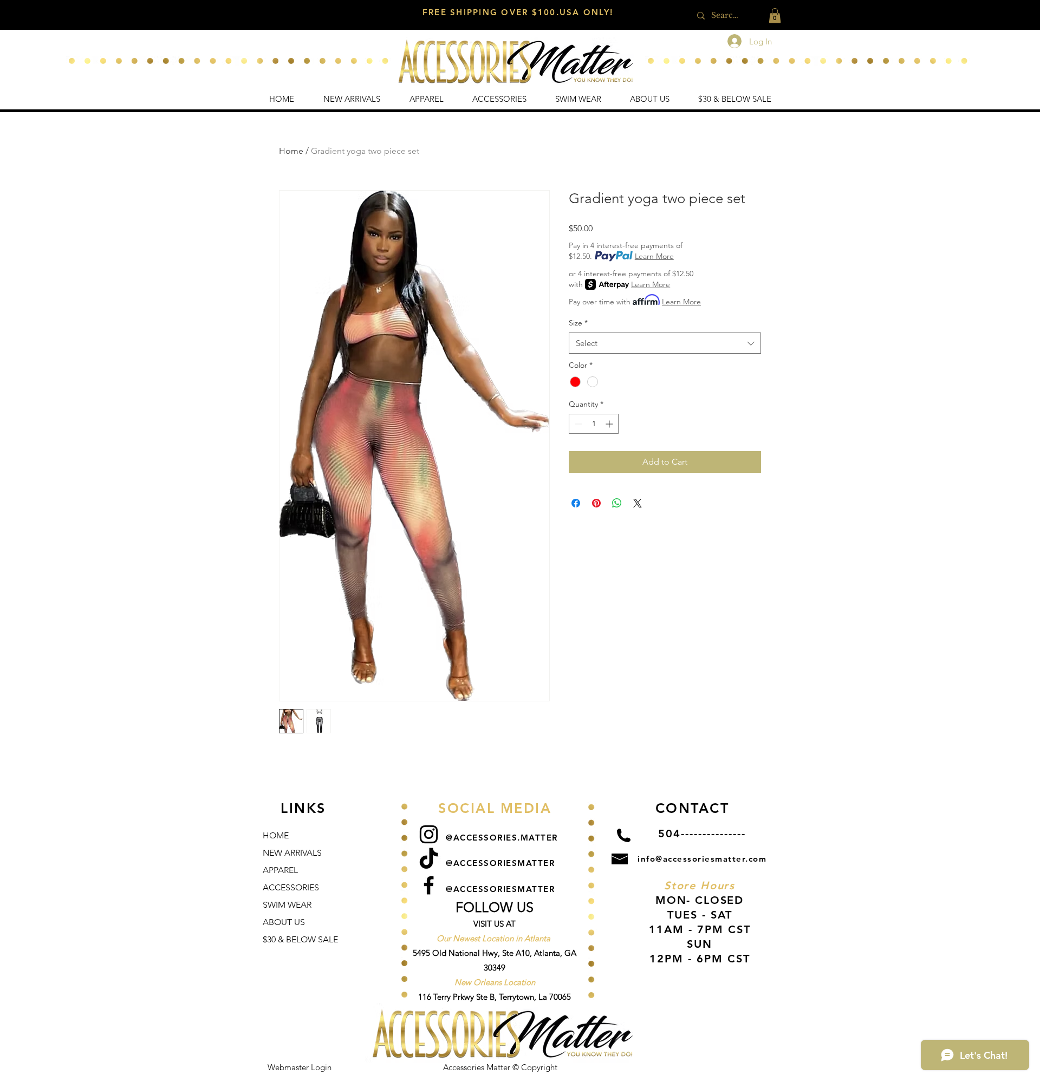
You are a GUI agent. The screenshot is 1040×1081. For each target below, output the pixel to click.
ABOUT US (284, 922)
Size (578, 323)
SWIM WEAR (287, 905)
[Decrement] (577, 423)
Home (291, 151)
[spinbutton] (593, 423)
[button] (775, 15)
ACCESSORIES (291, 887)
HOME (276, 835)
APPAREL (280, 870)
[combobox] (665, 343)
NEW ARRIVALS (292, 853)
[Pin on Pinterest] (596, 503)
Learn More (654, 256)
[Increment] (610, 423)
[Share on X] (637, 503)
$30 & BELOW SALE (300, 939)
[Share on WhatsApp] (616, 503)
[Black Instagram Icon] (429, 834)
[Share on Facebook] (575, 503)
